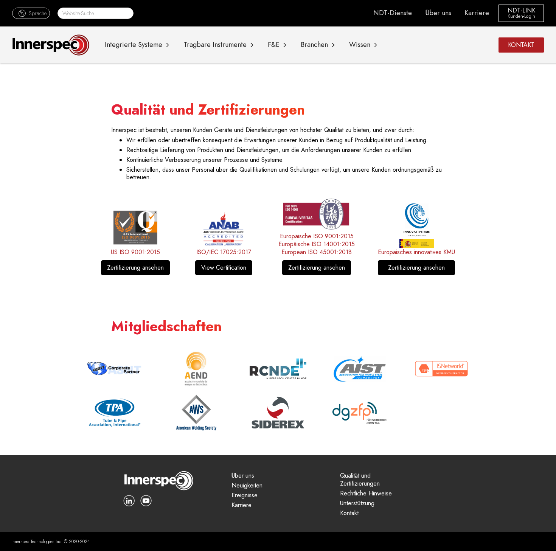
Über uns (438, 13)
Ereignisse (244, 496)
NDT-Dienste (392, 13)
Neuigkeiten (246, 486)
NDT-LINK (521, 11)
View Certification (223, 267)
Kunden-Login (521, 17)
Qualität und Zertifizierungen (360, 480)
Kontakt (349, 513)
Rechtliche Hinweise (366, 494)
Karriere (476, 13)
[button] (31, 13)
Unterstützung (357, 504)
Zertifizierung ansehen (135, 267)
